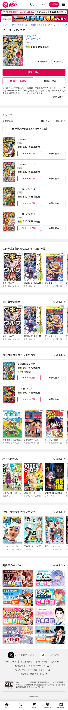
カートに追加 (19, 81)
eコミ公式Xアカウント (22, 655)
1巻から (47, 121)
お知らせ (55, 661)
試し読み (51, 81)
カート (34, 708)
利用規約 (19, 666)
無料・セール (61, 707)
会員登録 (54, 4)
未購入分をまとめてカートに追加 (31, 128)
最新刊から (60, 121)
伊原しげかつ (31, 36)
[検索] (32, 4)
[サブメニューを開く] (63, 4)
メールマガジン (53, 655)
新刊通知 (44, 61)
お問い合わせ (41, 661)
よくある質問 (26, 661)
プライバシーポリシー (38, 666)
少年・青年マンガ (32, 39)
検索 (20, 707)
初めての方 (48, 707)
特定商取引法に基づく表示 (34, 674)
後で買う (59, 61)
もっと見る (58, 302)
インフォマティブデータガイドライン (30, 670)
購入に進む (34, 72)
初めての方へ (11, 661)
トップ (6, 707)
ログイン (41, 4)
